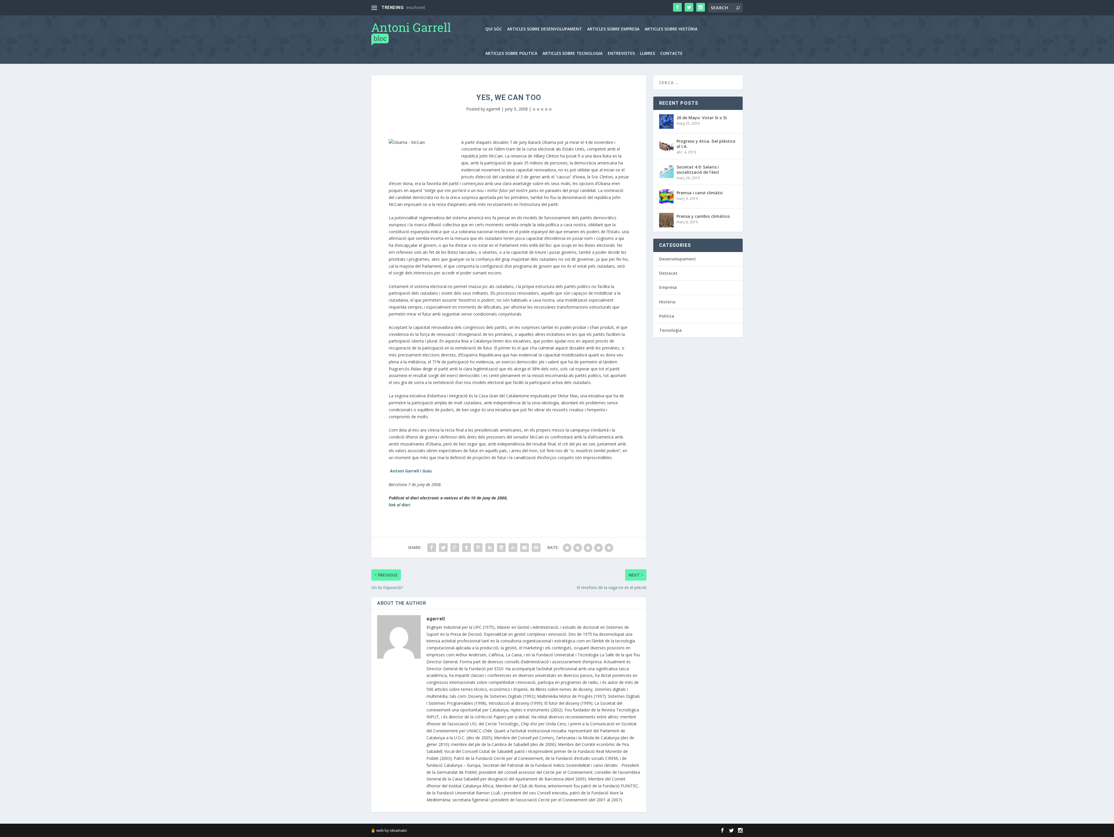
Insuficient (415, 7)
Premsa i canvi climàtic (700, 192)
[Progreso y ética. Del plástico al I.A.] (666, 145)
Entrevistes (621, 53)
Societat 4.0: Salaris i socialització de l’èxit (698, 169)
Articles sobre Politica (511, 53)
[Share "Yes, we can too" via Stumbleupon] (513, 547)
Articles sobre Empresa (613, 29)
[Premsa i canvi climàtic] (666, 196)
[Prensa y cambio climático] (666, 220)
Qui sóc (493, 29)
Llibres (647, 53)
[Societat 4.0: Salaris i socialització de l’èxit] (666, 171)
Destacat (668, 273)
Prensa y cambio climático (703, 216)
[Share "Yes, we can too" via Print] (536, 547)
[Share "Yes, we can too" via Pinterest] (478, 547)
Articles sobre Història (671, 29)
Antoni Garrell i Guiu (411, 471)
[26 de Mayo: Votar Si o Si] (666, 121)
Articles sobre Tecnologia (572, 53)
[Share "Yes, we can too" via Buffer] (501, 547)
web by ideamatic (391, 830)
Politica (666, 316)
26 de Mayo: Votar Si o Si (702, 117)
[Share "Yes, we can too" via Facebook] (431, 547)
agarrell (493, 109)
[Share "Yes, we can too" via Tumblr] (466, 547)
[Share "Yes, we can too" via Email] (524, 547)
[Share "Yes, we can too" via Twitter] (443, 547)
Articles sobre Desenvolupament (544, 29)
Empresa (668, 287)
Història (667, 302)
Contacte (671, 53)
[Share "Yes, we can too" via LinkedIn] (489, 547)
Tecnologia (670, 330)
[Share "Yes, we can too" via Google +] (455, 547)
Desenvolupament (677, 259)
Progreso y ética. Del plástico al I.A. (706, 143)
